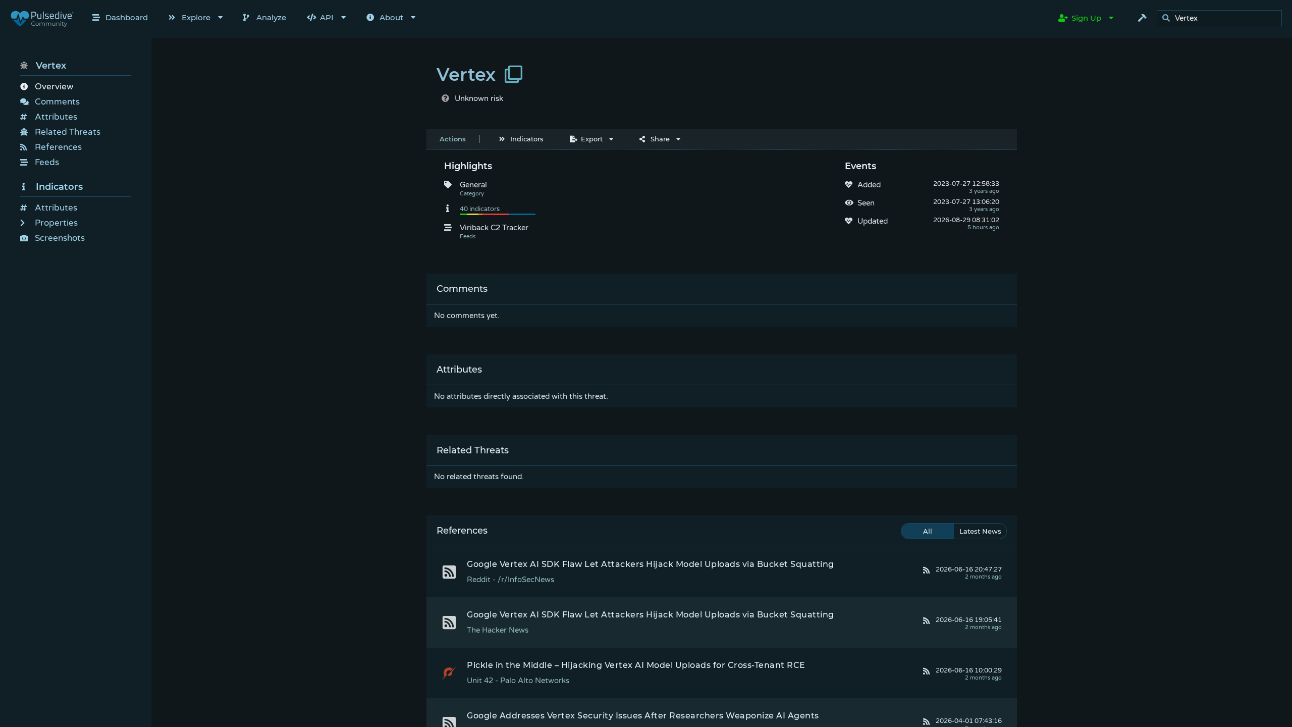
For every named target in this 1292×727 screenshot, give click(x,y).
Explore (196, 17)
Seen (866, 202)
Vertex (51, 65)
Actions (453, 139)
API (327, 17)
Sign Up (1086, 18)
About (391, 17)
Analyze (271, 17)
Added (869, 184)
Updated (872, 221)
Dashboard (126, 17)
